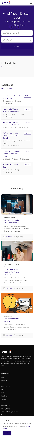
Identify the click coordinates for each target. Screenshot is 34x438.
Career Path (16, 264)
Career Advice (8, 264)
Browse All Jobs (6, 67)
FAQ (2, 393)
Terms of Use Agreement (9, 412)
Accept (7, 433)
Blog (2, 390)
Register (4, 380)
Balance (13, 218)
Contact (3, 399)
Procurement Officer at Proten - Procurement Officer (11, 153)
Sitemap (4, 415)
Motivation (7, 218)
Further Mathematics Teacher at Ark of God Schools (11, 135)
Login (3, 377)
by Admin (9, 237)
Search (17, 47)
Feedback (4, 396)
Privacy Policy (5, 409)
